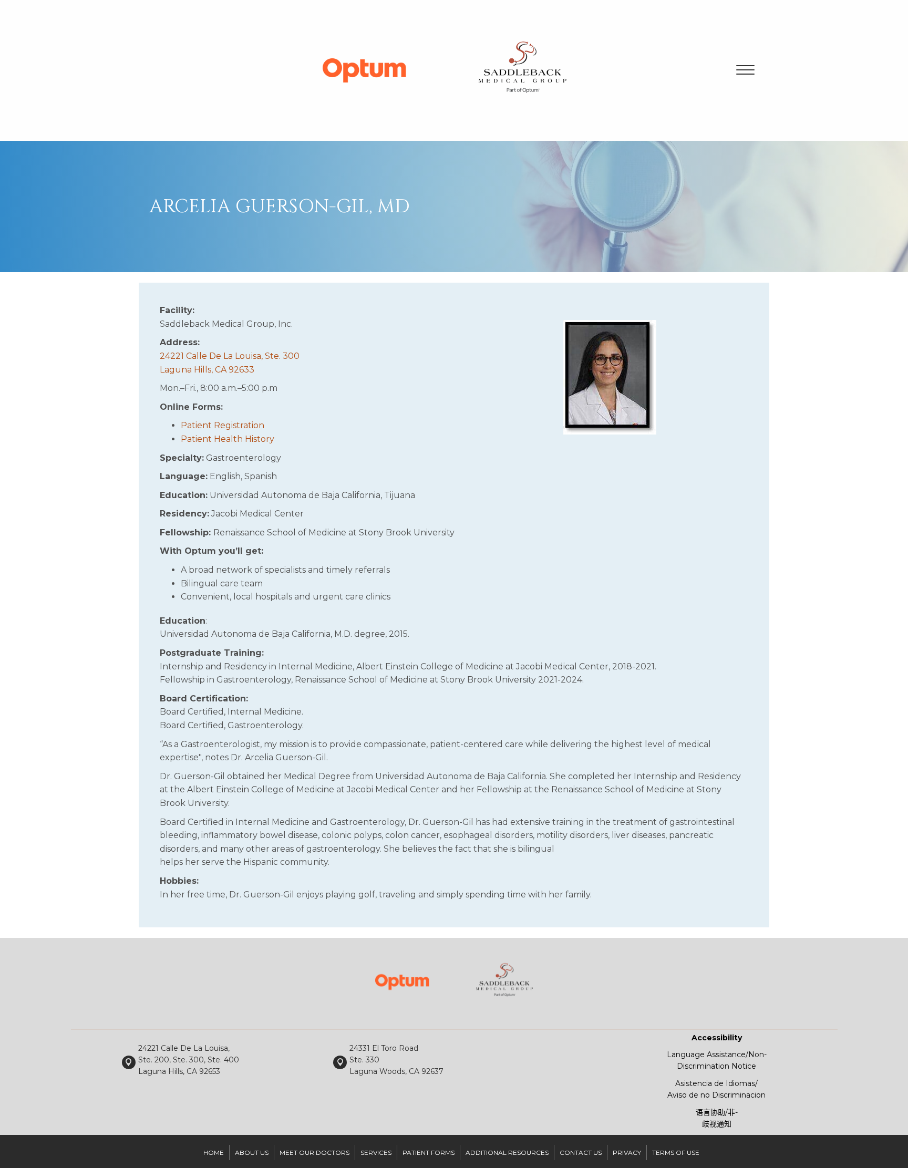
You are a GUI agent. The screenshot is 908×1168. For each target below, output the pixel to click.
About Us (252, 1152)
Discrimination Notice (716, 1066)
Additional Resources (507, 1152)
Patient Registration (222, 425)
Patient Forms (429, 1152)
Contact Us (581, 1152)
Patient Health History (227, 439)
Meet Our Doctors (314, 1152)
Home (213, 1152)
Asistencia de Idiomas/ (716, 1083)
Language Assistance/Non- (717, 1054)
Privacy (627, 1152)
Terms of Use (675, 1152)
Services (375, 1152)
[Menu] (745, 70)
